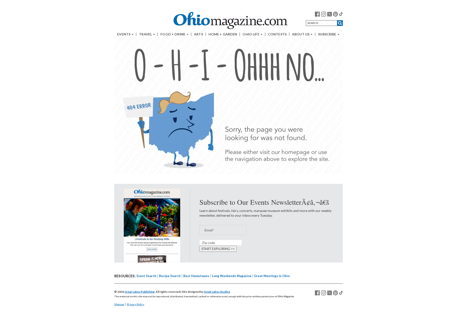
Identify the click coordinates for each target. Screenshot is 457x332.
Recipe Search (170, 276)
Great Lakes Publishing (139, 291)
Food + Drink (173, 34)
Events (124, 34)
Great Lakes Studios (217, 291)
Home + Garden (223, 34)
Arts (198, 34)
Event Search (146, 276)
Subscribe (327, 34)
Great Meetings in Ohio (272, 276)
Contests (277, 34)
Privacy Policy (135, 304)
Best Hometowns (196, 276)
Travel (146, 34)
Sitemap (119, 304)
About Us (301, 34)
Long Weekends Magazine (231, 276)
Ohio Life (251, 34)
